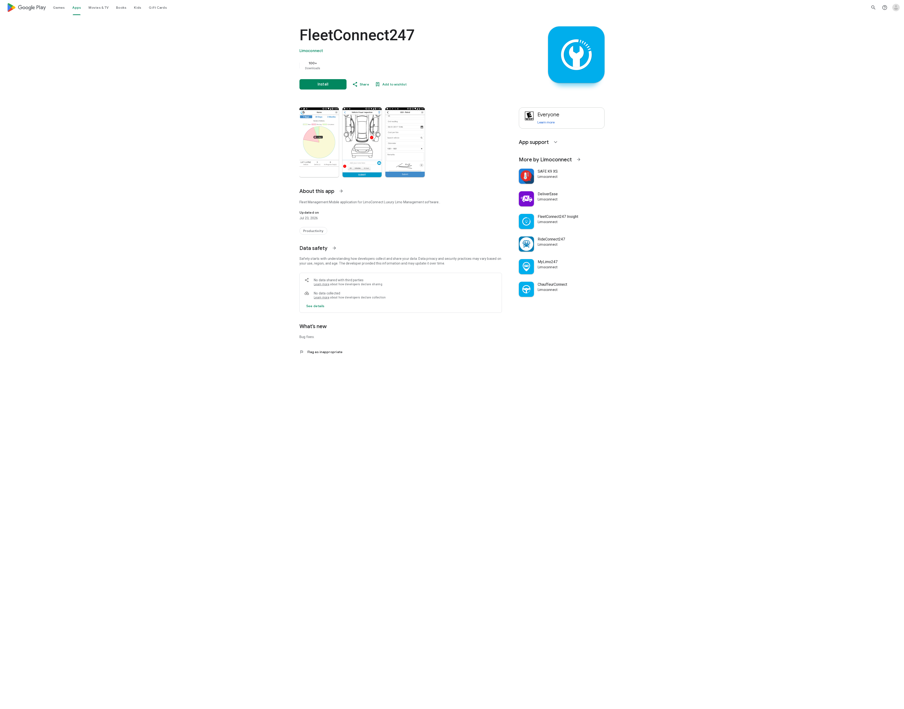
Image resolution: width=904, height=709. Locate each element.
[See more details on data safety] (315, 306)
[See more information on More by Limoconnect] (578, 159)
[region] (393, 65)
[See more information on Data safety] (334, 248)
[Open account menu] (896, 7)
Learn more (321, 284)
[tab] (59, 7)
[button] (319, 142)
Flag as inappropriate (321, 352)
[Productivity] (313, 230)
